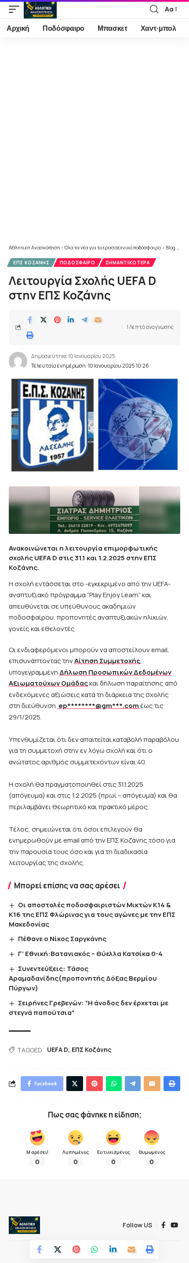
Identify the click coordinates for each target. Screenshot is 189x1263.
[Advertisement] (94, 145)
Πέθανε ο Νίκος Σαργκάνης (62, 938)
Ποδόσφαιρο (77, 262)
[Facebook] (163, 1225)
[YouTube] (174, 1225)
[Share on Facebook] (30, 320)
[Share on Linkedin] (71, 320)
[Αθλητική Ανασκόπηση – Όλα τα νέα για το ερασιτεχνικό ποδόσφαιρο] (24, 1225)
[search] (154, 9)
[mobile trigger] (16, 9)
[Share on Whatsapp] (94, 1249)
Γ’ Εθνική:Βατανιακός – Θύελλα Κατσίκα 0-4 (90, 953)
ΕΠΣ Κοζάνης (31, 262)
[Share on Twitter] (43, 320)
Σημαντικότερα (127, 262)
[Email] (98, 320)
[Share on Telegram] (84, 320)
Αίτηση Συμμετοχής (107, 660)
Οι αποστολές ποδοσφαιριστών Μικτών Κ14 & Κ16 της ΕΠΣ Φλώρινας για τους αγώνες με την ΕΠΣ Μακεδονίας (92, 914)
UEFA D (57, 1049)
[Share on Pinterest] (57, 320)
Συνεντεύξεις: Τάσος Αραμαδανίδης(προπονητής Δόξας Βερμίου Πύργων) (83, 978)
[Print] (30, 335)
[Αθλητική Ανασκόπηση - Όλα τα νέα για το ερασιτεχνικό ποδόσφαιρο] (40, 9)
